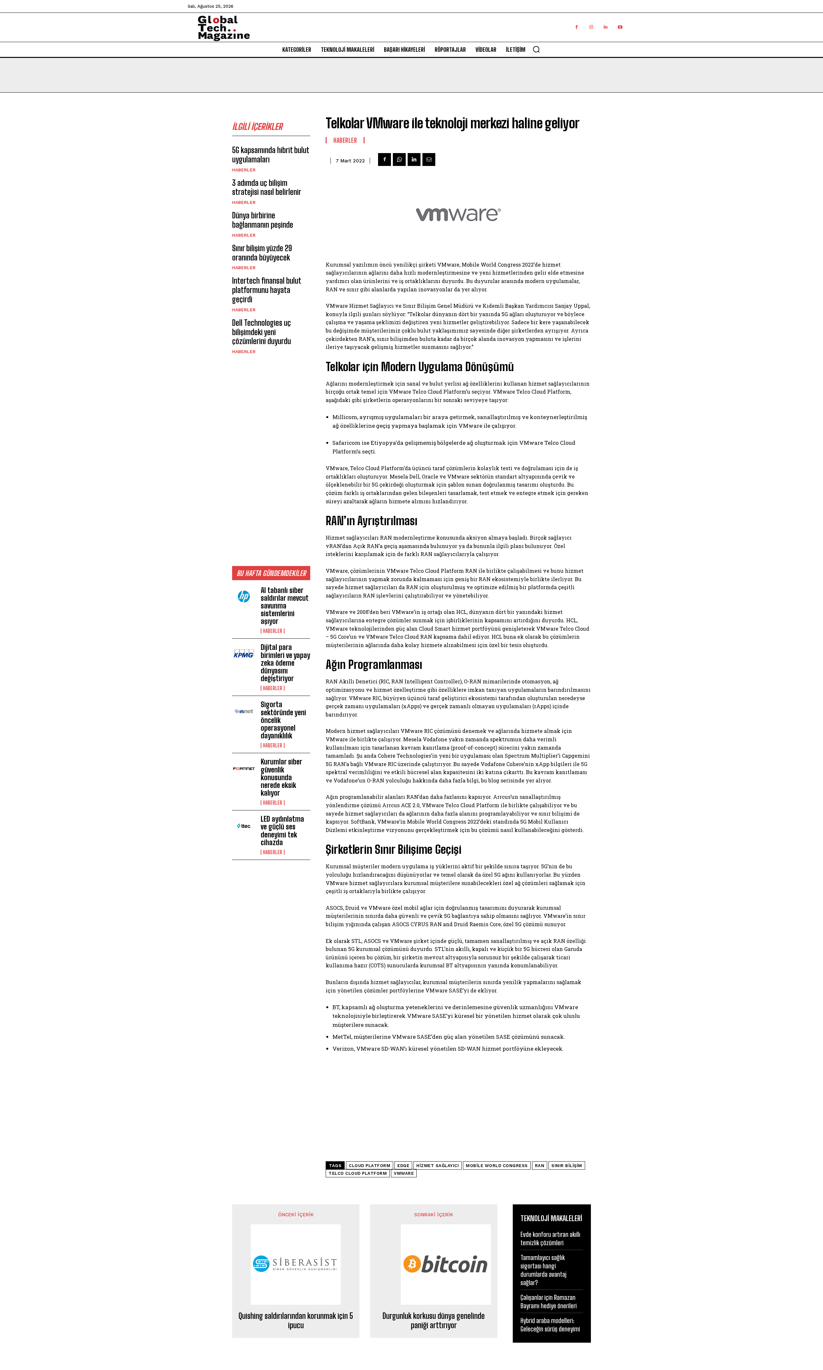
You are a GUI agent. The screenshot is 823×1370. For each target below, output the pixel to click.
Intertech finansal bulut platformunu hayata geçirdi (266, 290)
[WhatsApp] (399, 159)
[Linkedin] (605, 27)
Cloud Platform (369, 1165)
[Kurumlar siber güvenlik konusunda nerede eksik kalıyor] (244, 768)
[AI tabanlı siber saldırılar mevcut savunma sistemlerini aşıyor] (244, 597)
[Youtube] (620, 27)
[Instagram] (591, 27)
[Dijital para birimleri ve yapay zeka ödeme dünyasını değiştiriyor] (244, 654)
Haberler (244, 170)
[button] (536, 49)
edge (403, 1165)
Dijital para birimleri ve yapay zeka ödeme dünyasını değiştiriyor (285, 663)
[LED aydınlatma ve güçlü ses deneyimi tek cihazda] (244, 825)
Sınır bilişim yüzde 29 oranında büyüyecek (262, 252)
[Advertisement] (271, 459)
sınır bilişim (566, 1165)
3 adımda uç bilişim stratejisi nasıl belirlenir (266, 187)
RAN (540, 1165)
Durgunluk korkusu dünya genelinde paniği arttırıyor (434, 1320)
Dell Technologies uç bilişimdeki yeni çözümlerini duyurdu (261, 332)
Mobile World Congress (497, 1165)
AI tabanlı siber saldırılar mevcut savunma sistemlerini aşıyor (285, 606)
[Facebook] (576, 27)
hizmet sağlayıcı (437, 1165)
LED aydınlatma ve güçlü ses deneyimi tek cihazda (282, 831)
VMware (404, 1173)
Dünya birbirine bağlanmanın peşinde (262, 220)
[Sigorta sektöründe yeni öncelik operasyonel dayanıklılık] (244, 711)
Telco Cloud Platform (358, 1173)
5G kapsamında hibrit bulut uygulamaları (270, 154)
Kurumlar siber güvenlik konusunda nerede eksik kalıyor (281, 777)
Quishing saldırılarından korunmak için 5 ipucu (296, 1320)
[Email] (428, 159)
